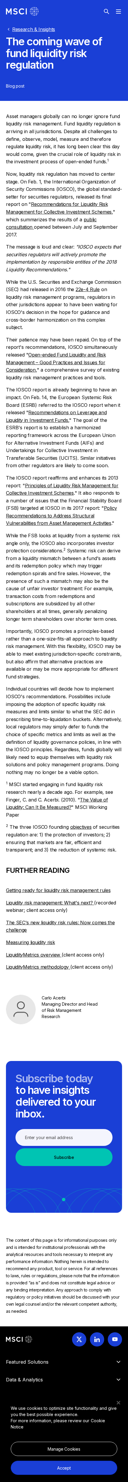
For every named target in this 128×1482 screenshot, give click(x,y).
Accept (64, 1467)
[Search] (106, 11)
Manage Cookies (64, 1449)
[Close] (118, 1402)
